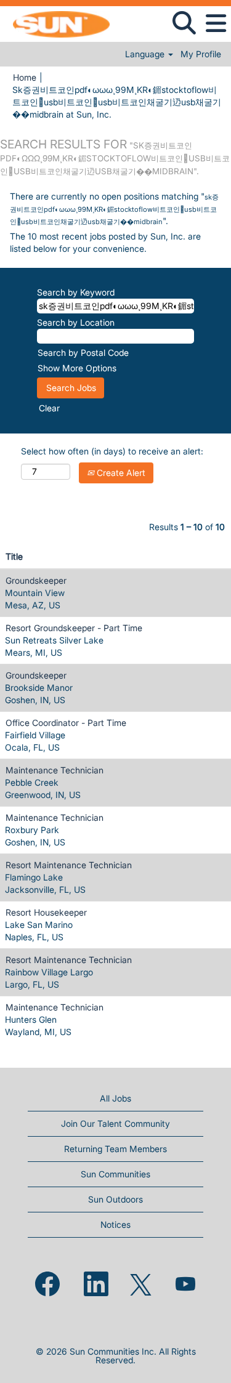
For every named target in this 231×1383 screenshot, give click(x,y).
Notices (115, 1224)
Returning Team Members (115, 1148)
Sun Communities (115, 1174)
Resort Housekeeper (46, 912)
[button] (215, 23)
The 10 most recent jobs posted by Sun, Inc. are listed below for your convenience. (105, 242)
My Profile (200, 54)
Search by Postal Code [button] (83, 352)
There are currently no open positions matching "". (114, 208)
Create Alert (119, 472)
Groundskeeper (36, 580)
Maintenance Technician (54, 770)
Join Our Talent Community (115, 1123)
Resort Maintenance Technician (69, 865)
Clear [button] (49, 408)
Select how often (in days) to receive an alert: (112, 451)
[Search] (184, 22)
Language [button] (146, 54)
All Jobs (115, 1098)
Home (24, 77)
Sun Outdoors (115, 1199)
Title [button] (14, 556)
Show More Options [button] (77, 368)
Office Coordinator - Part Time (66, 722)
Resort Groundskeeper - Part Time (74, 628)
